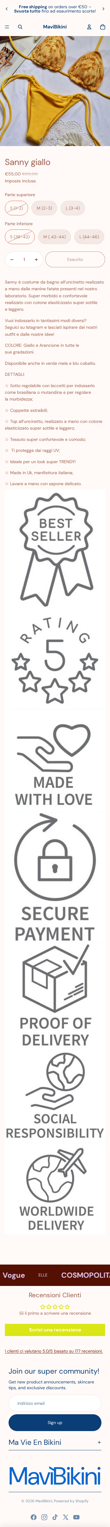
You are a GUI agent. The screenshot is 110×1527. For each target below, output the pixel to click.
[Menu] (7, 27)
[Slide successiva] (103, 9)
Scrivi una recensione (55, 1330)
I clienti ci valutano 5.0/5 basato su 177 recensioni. (54, 1351)
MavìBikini (43, 1501)
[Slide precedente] (6, 9)
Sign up (55, 1422)
